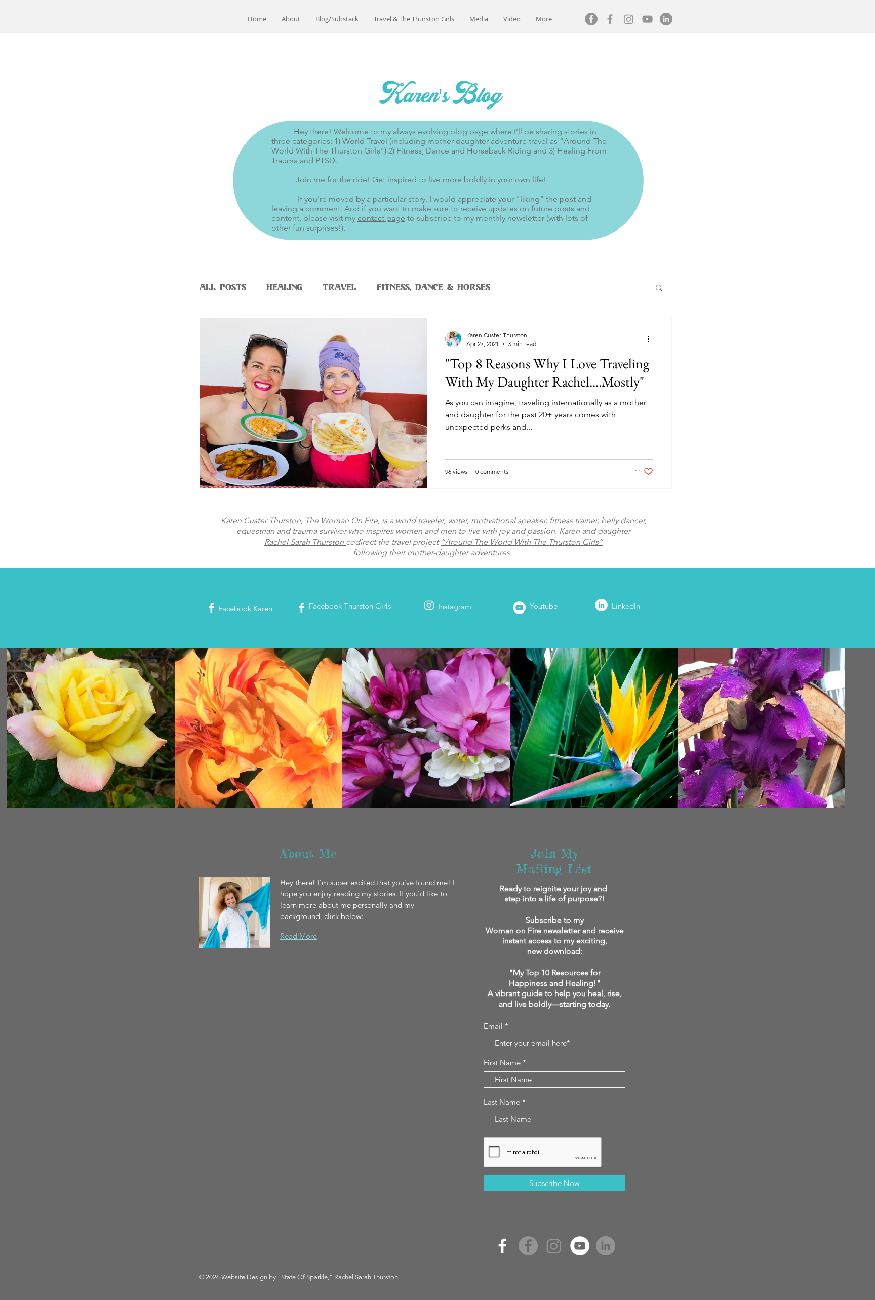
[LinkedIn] (666, 19)
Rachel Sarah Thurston (305, 542)
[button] (659, 288)
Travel (339, 287)
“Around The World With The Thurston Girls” (522, 542)
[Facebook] (591, 19)
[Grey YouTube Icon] (647, 19)
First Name (502, 1062)
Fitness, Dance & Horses (433, 287)
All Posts (223, 287)
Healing (284, 287)
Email (493, 1026)
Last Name (502, 1102)
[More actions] (652, 339)
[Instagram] (628, 19)
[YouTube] (579, 1245)
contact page (381, 218)
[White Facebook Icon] (211, 607)
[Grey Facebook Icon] (610, 19)
